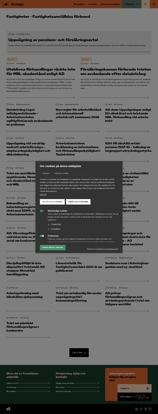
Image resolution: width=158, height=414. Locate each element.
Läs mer (43, 195)
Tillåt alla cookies (52, 202)
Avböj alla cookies (78, 202)
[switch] (40, 210)
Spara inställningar (52, 247)
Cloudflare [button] (55, 229)
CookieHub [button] (56, 224)
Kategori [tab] (46, 173)
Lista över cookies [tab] (61, 173)
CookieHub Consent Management (106, 249)
